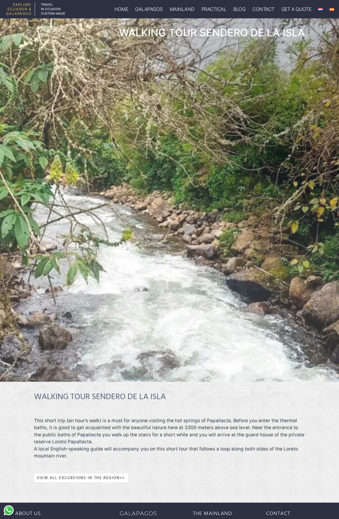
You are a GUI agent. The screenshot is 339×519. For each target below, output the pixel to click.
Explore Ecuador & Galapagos (19, 9)
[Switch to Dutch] (320, 9)
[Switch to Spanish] (332, 9)
